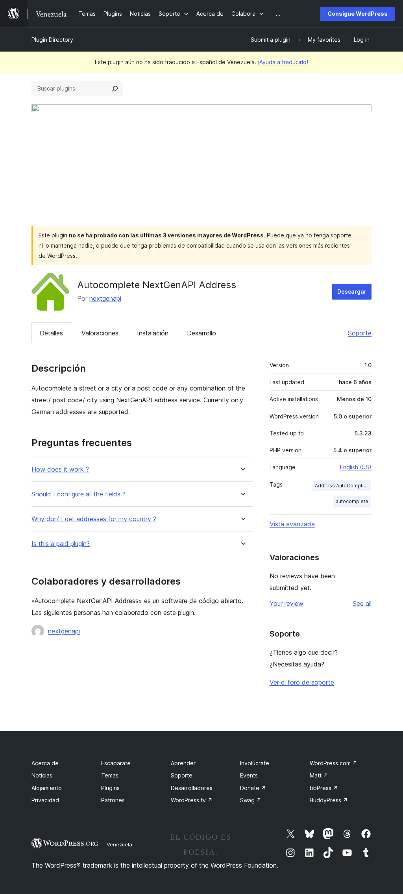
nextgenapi (105, 298)
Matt (319, 775)
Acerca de (45, 763)
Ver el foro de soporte (302, 682)
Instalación (152, 333)
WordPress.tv (192, 800)
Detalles (51, 333)
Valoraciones (99, 333)
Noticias (41, 775)
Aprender (183, 763)
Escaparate (116, 763)
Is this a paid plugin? (60, 544)
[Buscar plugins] (115, 88)
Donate (253, 788)
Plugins (110, 788)
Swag (250, 800)
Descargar (351, 291)
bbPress (324, 788)
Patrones (113, 800)
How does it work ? (60, 469)
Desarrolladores (192, 788)
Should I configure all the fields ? (78, 494)
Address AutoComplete (342, 486)
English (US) (356, 467)
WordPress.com (333, 763)
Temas (109, 775)
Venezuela (119, 844)
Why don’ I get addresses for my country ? (93, 519)
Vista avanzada (292, 524)
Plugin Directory (52, 39)
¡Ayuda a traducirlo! (283, 62)
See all (362, 603)
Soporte (360, 333)
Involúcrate (254, 763)
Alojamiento (46, 788)
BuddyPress (329, 800)
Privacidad (45, 800)
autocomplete (352, 501)
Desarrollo (201, 333)
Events (249, 775)
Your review (286, 603)
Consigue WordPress (357, 13)
